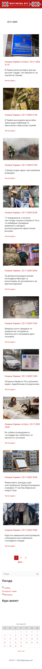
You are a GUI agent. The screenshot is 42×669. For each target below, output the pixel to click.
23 (21, 642)
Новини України (12, 115)
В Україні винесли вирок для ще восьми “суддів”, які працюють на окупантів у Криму (21, 72)
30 (21, 646)
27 (5, 646)
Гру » (23, 651)
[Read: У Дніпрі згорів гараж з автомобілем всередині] (21, 149)
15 (15, 639)
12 (37, 635)
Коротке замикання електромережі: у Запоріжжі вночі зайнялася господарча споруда (22, 538)
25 (32, 642)
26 (37, 642)
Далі (21, 562)
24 (26, 642)
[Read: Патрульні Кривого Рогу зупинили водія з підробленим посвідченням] (21, 360)
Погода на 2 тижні (9, 591)
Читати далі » (10, 80)
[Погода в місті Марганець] (17, 588)
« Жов (19, 651)
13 (5, 639)
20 (5, 642)
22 (15, 642)
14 (10, 639)
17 (26, 639)
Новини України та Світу (16, 62)
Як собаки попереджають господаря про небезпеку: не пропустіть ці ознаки (19, 435)
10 (26, 635)
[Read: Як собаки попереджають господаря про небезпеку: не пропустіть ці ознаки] (21, 408)
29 (15, 646)
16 (21, 639)
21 (10, 642)
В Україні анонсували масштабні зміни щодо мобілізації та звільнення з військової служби (20, 123)
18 (32, 639)
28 (10, 646)
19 (37, 639)
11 (32, 635)
